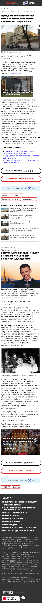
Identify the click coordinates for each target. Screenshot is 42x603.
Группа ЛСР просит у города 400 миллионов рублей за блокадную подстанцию (21, 216)
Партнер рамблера (20, 592)
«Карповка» (15, 73)
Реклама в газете (20, 513)
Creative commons (14, 52)
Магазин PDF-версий (11, 505)
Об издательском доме (13, 502)
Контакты (6, 513)
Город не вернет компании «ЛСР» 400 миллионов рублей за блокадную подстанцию (23, 210)
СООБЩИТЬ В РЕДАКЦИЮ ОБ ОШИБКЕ (18, 531)
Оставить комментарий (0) (21, 179)
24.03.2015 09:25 (7, 9)
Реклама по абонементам (14, 519)
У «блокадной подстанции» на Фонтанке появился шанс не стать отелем (24, 229)
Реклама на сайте (10, 516)
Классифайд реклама (12, 525)
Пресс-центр (31, 502)
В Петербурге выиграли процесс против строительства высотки (19, 152)
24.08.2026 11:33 (7, 248)
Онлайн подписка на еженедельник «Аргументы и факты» (19, 509)
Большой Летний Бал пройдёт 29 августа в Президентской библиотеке (20, 441)
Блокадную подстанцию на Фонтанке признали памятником (23, 222)
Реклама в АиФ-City (11, 522)
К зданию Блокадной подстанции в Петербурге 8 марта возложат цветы (22, 236)
